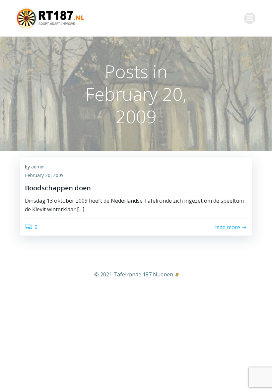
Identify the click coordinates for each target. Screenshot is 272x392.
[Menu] (249, 18)
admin (37, 166)
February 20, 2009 (44, 175)
